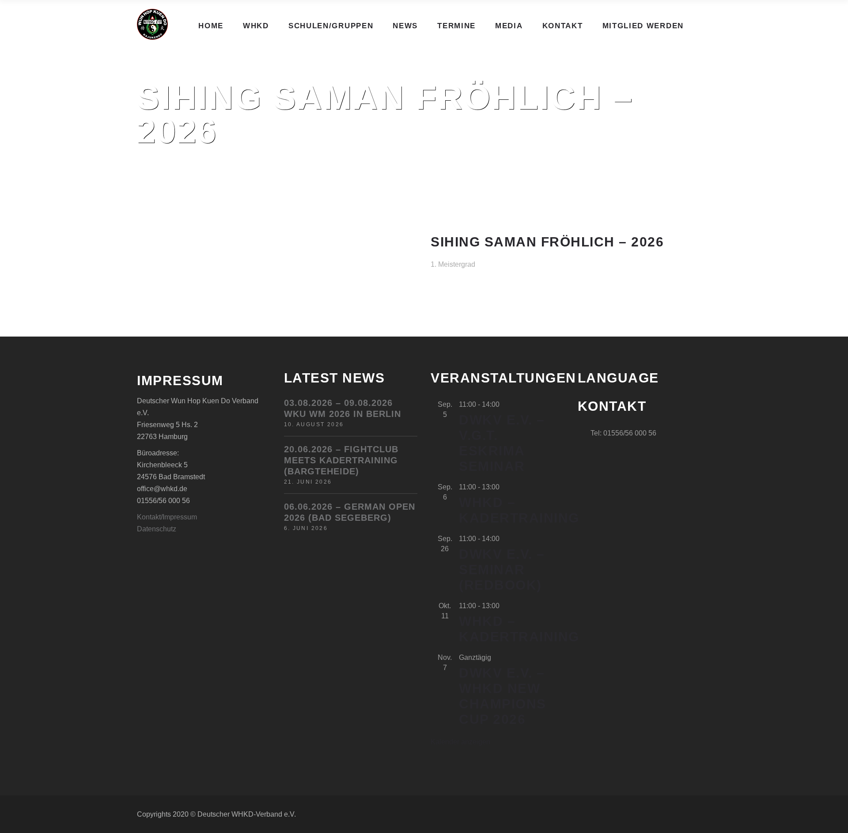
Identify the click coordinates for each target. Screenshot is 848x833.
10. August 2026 (314, 424)
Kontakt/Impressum (167, 517)
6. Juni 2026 (306, 528)
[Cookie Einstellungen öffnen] (19, 821)
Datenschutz (156, 529)
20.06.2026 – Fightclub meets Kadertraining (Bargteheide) (341, 460)
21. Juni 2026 (308, 482)
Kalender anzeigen (460, 742)
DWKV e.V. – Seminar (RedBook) (502, 569)
